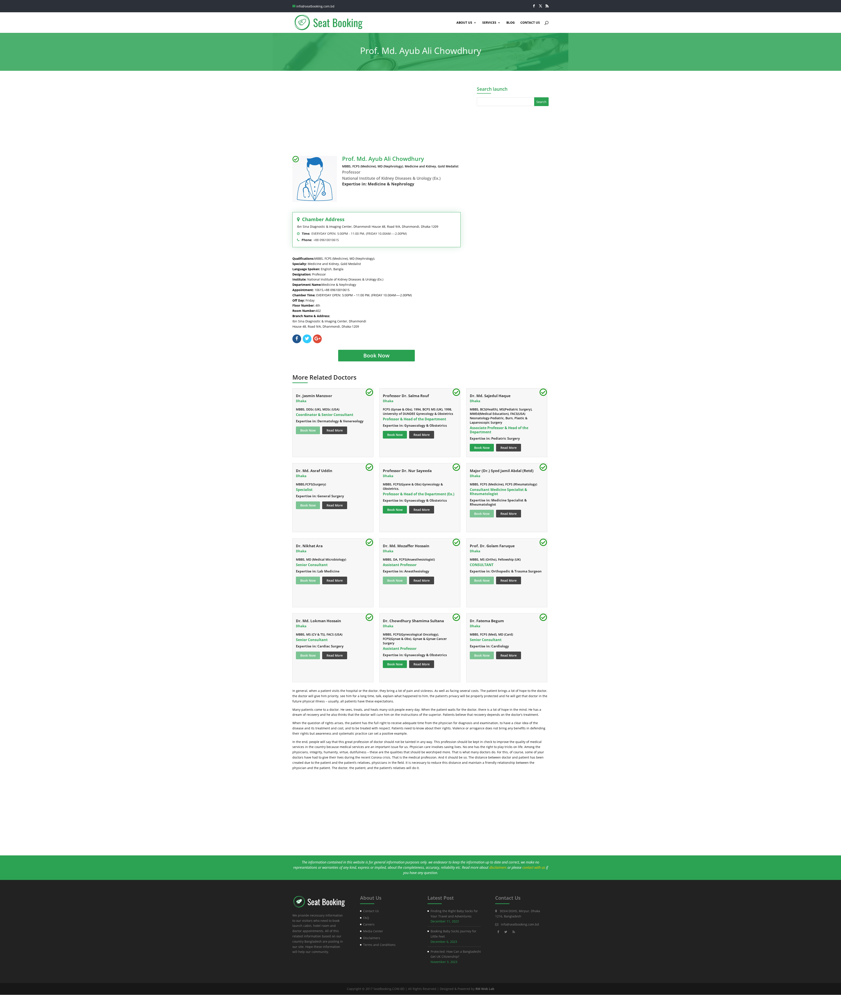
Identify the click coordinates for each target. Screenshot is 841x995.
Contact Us (530, 23)
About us (464, 23)
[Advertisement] (376, 114)
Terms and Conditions (379, 945)
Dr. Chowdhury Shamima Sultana (413, 620)
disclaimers (498, 867)
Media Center (373, 931)
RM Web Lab (484, 989)
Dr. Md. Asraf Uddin (314, 470)
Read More (335, 430)
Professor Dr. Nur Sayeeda (407, 470)
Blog (510, 23)
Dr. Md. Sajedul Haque (490, 395)
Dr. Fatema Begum (487, 620)
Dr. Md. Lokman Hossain (318, 620)
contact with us (533, 867)
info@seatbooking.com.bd (520, 924)
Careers (369, 924)
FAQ (366, 918)
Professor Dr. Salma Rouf (406, 395)
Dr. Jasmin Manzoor (314, 395)
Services (489, 23)
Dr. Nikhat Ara (309, 545)
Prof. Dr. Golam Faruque (492, 545)
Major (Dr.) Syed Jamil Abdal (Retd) (502, 470)
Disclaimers (371, 938)
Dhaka (301, 401)
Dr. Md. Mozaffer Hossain (406, 545)
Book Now (376, 355)
